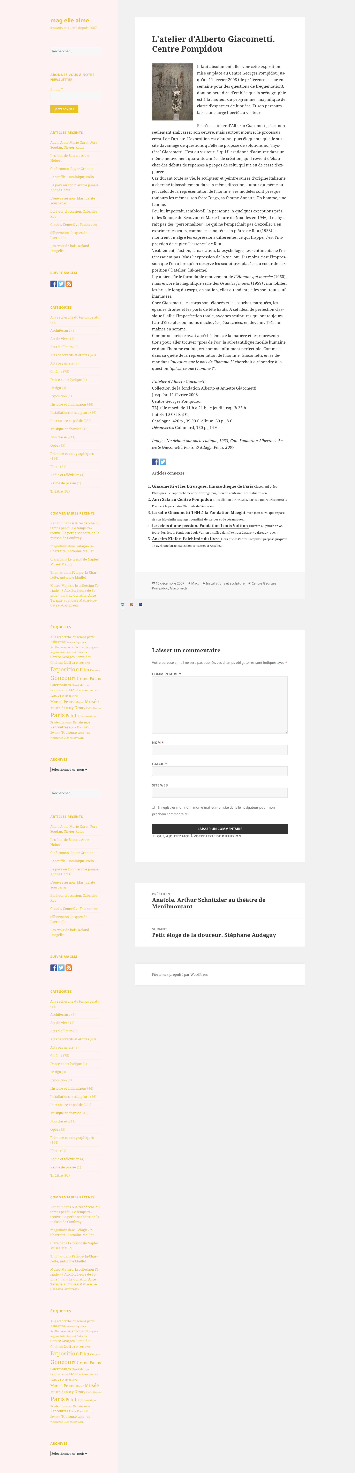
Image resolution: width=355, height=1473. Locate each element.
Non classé (58, 437)
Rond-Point (85, 727)
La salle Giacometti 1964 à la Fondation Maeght (199, 512)
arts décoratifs (77, 647)
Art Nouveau (58, 647)
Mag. (195, 583)
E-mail (56, 89)
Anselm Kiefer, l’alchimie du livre (186, 538)
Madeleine (71, 696)
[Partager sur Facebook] (155, 462)
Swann (55, 732)
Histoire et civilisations (68, 404)
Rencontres (59, 727)
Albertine (58, 642)
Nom (158, 742)
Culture (71, 662)
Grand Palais (89, 678)
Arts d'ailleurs (61, 347)
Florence (95, 670)
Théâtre (56, 491)
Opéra (55, 445)
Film (84, 670)
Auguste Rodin (58, 652)
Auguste (93, 647)
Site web (160, 785)
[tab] (123, 604)
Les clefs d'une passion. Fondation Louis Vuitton (200, 525)
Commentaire (166, 674)
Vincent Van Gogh (59, 737)
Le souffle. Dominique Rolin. (72, 177)
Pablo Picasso (93, 708)
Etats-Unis (84, 663)
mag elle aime (69, 20)
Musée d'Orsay (62, 708)
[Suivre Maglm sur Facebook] (53, 284)
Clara (54, 559)
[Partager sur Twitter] (163, 462)
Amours (71, 642)
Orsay (79, 707)
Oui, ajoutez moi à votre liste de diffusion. (199, 836)
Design (55, 388)
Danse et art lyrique (66, 379)
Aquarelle (81, 642)
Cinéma (56, 371)
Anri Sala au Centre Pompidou (182, 499)
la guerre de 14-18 (63, 690)
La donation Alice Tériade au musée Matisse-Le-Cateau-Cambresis (73, 600)
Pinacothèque (88, 716)
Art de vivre (59, 338)
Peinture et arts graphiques (72, 453)
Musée (92, 701)
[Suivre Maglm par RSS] (69, 284)
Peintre (73, 716)
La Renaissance (87, 690)
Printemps (57, 722)
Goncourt (63, 678)
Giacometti (178, 588)
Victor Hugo (84, 732)
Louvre (57, 695)
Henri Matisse (80, 685)
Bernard (71, 652)
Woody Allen (77, 737)
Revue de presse (63, 483)
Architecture (60, 330)
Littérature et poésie (66, 420)
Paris (57, 715)
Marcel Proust (62, 701)
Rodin (72, 727)
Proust (68, 722)
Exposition (58, 396)
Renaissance (81, 722)
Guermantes (60, 684)
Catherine (82, 652)
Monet (80, 702)
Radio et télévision (64, 475)
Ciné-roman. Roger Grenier (71, 168)
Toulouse (69, 732)
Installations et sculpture (69, 412)
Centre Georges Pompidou (70, 657)
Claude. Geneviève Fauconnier (74, 224)
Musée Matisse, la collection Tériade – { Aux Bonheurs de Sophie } (75, 590)
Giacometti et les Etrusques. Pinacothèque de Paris (203, 486)
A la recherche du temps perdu (74, 317)
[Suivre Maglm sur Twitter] (61, 284)
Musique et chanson (66, 429)
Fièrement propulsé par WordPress (180, 974)
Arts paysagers (62, 363)
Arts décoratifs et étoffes (69, 355)
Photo (54, 466)
